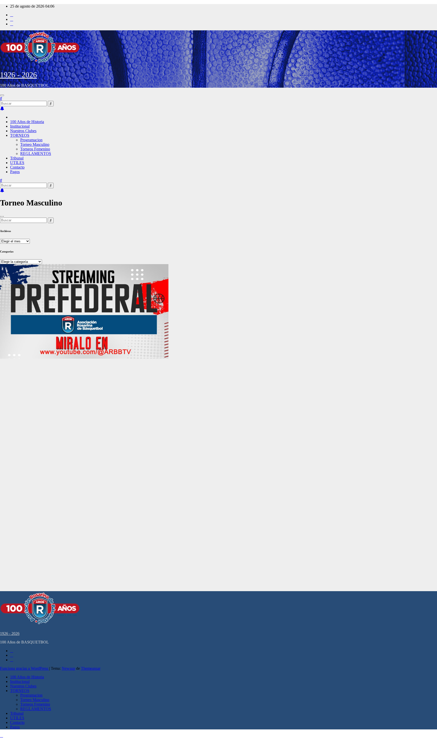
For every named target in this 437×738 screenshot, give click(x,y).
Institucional (20, 126)
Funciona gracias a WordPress (24, 668)
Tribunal (17, 158)
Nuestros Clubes (23, 131)
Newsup (68, 668)
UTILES (17, 162)
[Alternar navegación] (2, 95)
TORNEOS (19, 135)
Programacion (31, 140)
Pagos (15, 172)
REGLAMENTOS (35, 153)
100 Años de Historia (27, 122)
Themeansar (90, 668)
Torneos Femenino (35, 149)
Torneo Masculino (34, 144)
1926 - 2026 (18, 75)
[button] (1, 98)
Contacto (17, 167)
